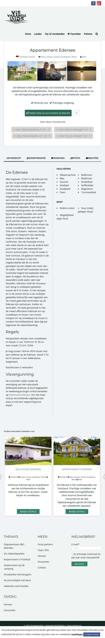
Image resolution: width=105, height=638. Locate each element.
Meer (84, 56)
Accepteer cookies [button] (92, 634)
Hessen (32, 56)
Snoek (56, 56)
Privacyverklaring (74, 625)
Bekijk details (28, 511)
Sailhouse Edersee (28, 469)
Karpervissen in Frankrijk (17, 559)
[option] (28, 476)
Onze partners (45, 544)
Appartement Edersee (77, 469)
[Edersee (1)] (51, 62)
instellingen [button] (77, 634)
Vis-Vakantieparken (14, 553)
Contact (42, 567)
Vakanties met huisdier (16, 586)
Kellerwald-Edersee (19, 394)
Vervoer (8, 604)
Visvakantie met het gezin (17, 574)
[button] (97, 33)
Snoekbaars (65, 56)
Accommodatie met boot (17, 580)
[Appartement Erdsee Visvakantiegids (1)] (22, 62)
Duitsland (23, 56)
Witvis (74, 56)
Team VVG (43, 550)
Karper (50, 56)
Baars (43, 56)
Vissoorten (9, 610)
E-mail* (75, 544)
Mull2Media (59, 625)
